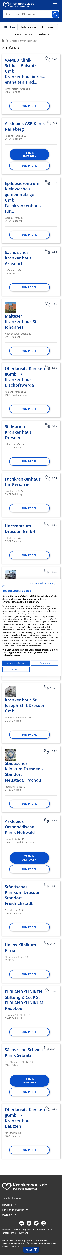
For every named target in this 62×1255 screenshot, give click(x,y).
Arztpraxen (48, 27)
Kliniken (9, 27)
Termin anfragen (29, 154)
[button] (12, 47)
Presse (16, 1229)
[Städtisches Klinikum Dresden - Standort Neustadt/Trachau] (10, 755)
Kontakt (6, 1229)
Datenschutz (10, 1232)
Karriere (23, 1232)
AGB (50, 1229)
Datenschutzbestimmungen (43, 583)
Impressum (28, 1229)
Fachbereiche (28, 27)
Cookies (41, 1229)
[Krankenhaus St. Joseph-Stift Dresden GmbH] (10, 691)
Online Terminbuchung (23, 41)
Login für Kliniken (11, 1197)
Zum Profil (29, 106)
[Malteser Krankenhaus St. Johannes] (10, 307)
